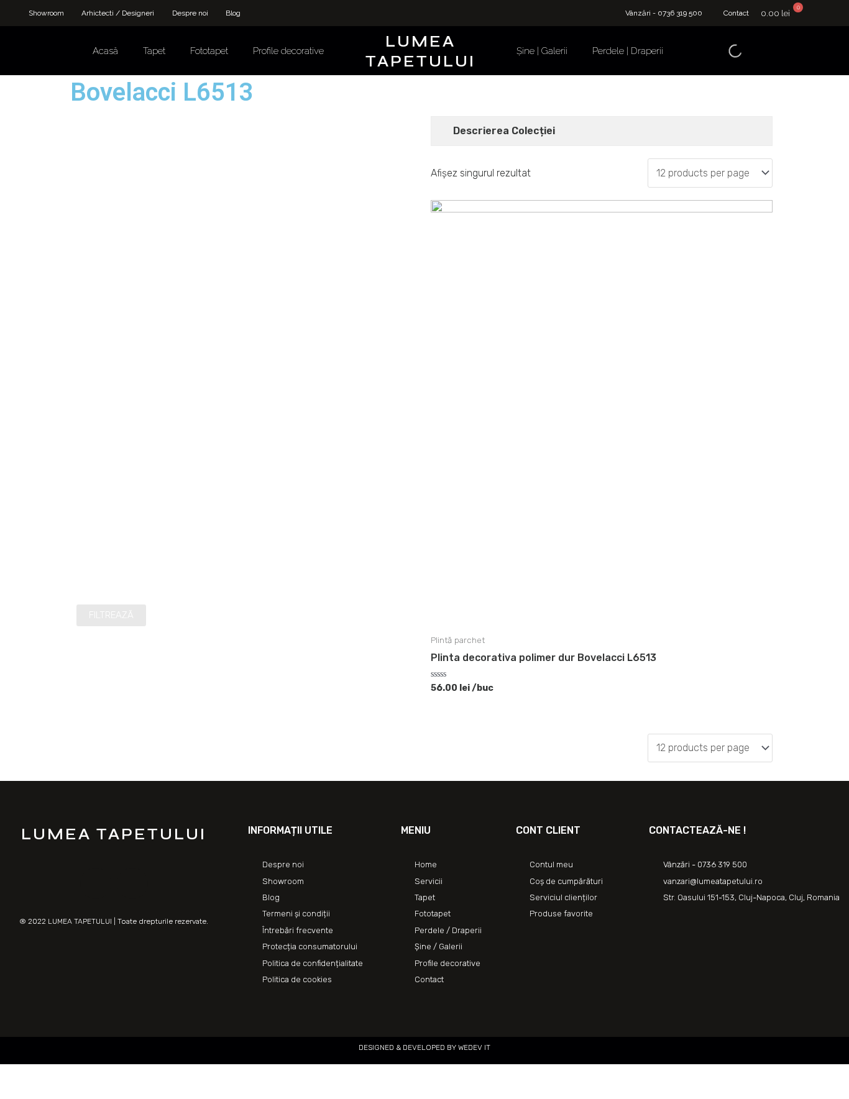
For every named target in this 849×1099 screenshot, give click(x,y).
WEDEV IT (473, 1047)
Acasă (105, 51)
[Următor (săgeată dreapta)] (39, 1093)
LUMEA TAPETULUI (420, 51)
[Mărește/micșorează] (94, 1075)
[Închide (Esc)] (12, 1075)
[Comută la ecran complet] (67, 1075)
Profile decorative (288, 51)
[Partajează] (39, 1075)
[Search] (724, 51)
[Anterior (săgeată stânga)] (12, 1093)
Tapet (154, 51)
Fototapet (209, 51)
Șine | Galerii (541, 51)
